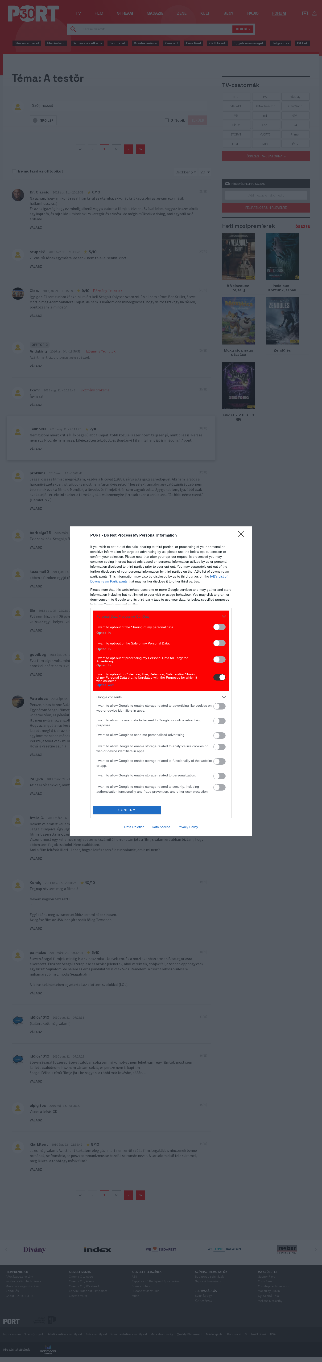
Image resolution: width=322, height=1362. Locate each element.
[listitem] (161, 616)
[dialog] (161, 681)
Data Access (161, 827)
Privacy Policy (188, 827)
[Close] (242, 535)
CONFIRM (127, 810)
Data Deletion (134, 827)
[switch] (219, 627)
